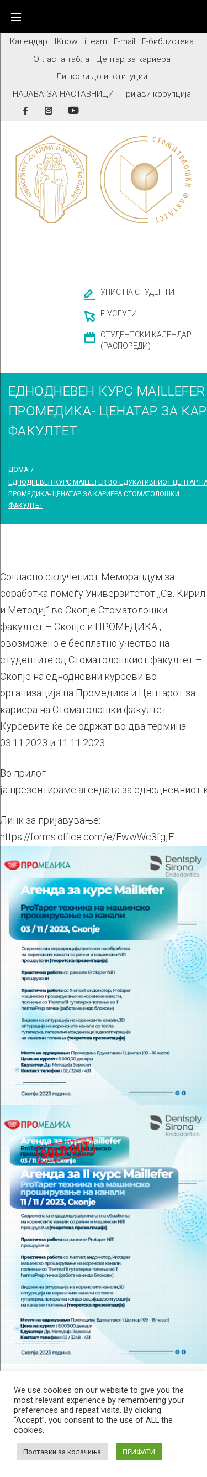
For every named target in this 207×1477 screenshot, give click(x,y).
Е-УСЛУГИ (118, 313)
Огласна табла (61, 59)
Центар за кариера (133, 59)
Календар (28, 41)
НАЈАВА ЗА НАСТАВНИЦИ (63, 94)
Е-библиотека (168, 41)
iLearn (95, 41)
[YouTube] (73, 110)
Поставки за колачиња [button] (62, 1452)
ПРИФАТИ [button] (139, 1452)
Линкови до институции (101, 76)
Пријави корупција (155, 94)
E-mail (124, 41)
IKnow (66, 41)
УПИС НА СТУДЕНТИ (137, 292)
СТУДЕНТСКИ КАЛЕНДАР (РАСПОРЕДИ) (146, 340)
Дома (18, 470)
